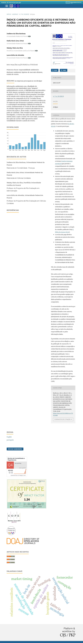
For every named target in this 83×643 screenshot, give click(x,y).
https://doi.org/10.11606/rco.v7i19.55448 (24, 65)
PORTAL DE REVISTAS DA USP (11, 2)
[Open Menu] (7, 6)
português (10, 440)
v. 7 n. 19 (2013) (24, 14)
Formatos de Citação (62, 419)
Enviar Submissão (15, 449)
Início (9, 14)
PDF (55, 70)
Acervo (15, 14)
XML (64, 70)
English (9, 437)
